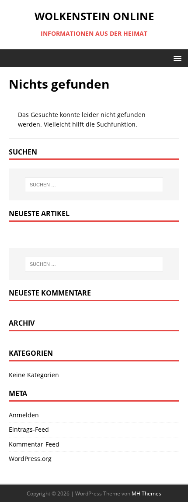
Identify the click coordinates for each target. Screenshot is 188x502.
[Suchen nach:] (94, 184)
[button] (176, 58)
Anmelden (24, 415)
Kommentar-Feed (34, 444)
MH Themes (146, 493)
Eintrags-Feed (29, 429)
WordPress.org (30, 458)
